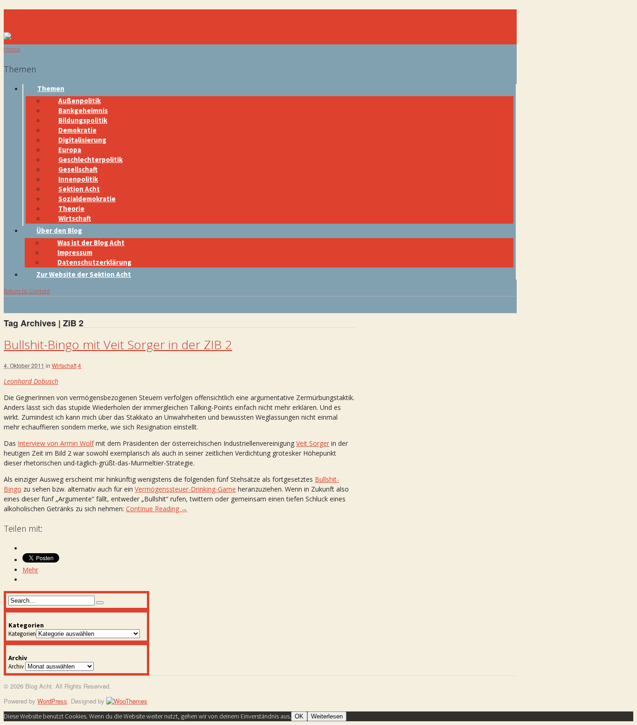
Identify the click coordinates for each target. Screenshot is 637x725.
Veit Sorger (312, 443)
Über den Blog (59, 230)
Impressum (74, 252)
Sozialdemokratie (87, 198)
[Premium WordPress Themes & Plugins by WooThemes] (126, 701)
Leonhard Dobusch (31, 381)
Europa (69, 149)
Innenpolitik (78, 179)
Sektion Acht (79, 188)
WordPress (52, 701)
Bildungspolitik (82, 120)
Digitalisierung (82, 139)
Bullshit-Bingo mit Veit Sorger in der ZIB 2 (118, 344)
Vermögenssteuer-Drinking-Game (185, 489)
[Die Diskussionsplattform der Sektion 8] (20, 37)
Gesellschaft (77, 169)
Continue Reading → (156, 508)
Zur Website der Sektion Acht (83, 274)
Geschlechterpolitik (90, 159)
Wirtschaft (74, 218)
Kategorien (22, 634)
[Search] (100, 602)
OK (299, 716)
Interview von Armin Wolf (56, 443)
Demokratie (77, 130)
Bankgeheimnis (83, 110)
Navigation (24, 15)
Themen (50, 88)
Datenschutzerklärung (94, 262)
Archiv (16, 666)
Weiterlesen (327, 716)
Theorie (71, 208)
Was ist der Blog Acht (91, 242)
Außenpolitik (79, 100)
